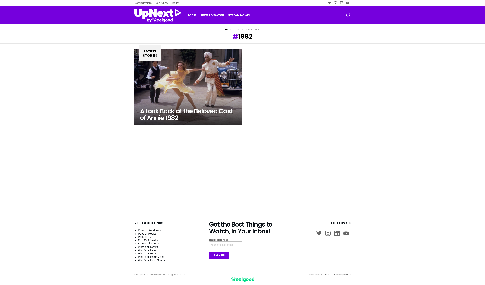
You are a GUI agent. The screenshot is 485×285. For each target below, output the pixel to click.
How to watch (212, 15)
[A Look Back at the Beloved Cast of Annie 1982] (188, 87)
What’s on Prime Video (151, 256)
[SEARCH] (348, 15)
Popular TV (144, 236)
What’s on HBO (147, 253)
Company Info (143, 3)
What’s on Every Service (152, 260)
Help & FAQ (161, 3)
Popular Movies (147, 233)
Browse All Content (149, 243)
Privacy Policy (342, 274)
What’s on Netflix (148, 246)
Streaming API (239, 15)
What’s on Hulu (147, 250)
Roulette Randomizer (150, 230)
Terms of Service (319, 274)
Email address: (219, 239)
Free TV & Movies (148, 240)
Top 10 (192, 15)
